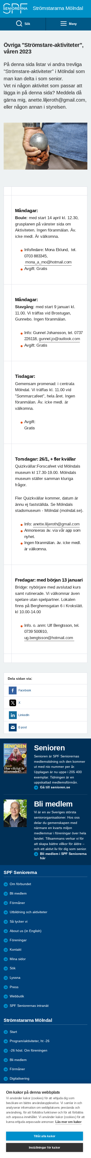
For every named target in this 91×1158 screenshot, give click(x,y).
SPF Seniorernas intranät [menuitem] (29, 1006)
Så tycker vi (18, 921)
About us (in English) (25, 931)
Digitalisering (19, 1078)
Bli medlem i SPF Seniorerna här (63, 856)
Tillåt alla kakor (44, 1136)
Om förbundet (20, 884)
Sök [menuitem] (27, 24)
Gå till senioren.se (55, 787)
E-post (22, 727)
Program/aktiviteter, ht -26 (30, 1041)
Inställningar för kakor (44, 1147)
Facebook (24, 690)
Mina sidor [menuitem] (18, 959)
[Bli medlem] (15, 813)
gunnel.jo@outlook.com (59, 338)
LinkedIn (23, 715)
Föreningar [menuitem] (18, 940)
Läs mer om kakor (68, 1122)
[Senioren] (15, 758)
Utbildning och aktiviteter (28, 912)
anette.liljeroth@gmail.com (56, 524)
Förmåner (17, 903)
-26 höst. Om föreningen (28, 1050)
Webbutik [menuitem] (17, 996)
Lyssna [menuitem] (15, 977)
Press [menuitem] (14, 987)
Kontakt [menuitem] (15, 949)
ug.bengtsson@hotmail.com (49, 637)
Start (13, 1032)
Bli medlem (18, 893)
